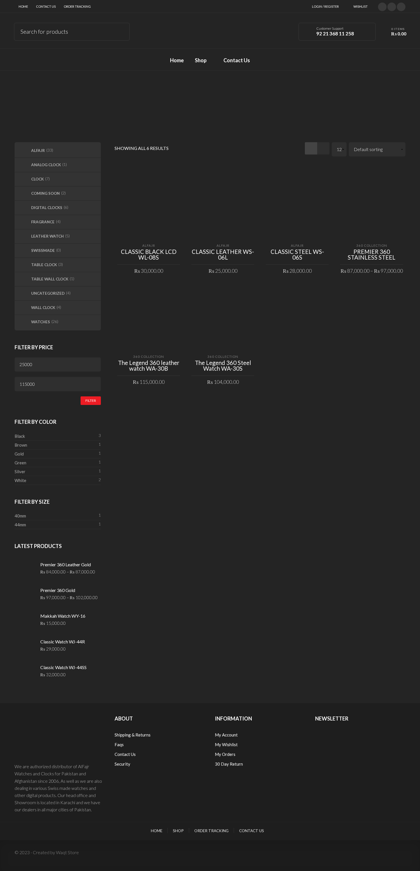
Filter (90, 400)
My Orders (225, 754)
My (218, 744)
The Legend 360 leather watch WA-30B (148, 365)
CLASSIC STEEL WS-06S (297, 254)
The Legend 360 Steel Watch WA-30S (223, 365)
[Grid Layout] (311, 148)
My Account (226, 734)
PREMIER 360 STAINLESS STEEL (371, 254)
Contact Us (46, 6)
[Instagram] (401, 6)
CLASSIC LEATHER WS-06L (223, 254)
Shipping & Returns (133, 734)
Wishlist (360, 6)
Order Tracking (77, 6)
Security (122, 763)
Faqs (119, 744)
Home (23, 6)
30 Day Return (229, 763)
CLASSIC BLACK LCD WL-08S (149, 254)
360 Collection (371, 245)
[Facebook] (391, 6)
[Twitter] (382, 6)
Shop (178, 830)
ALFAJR (148, 245)
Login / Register (325, 6)
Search (121, 31)
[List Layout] (323, 148)
